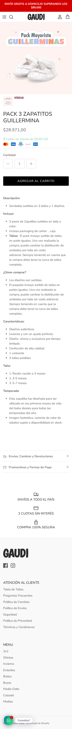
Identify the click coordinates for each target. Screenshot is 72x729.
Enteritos (9, 670)
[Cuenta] (58, 17)
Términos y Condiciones (19, 627)
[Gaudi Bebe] (36, 17)
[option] (36, 58)
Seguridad (10, 614)
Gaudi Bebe (18, 723)
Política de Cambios (16, 602)
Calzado (8, 695)
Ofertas (8, 658)
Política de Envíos (15, 608)
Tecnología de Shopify (37, 723)
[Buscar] (13, 17)
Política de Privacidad (17, 621)
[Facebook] (5, 565)
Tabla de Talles (13, 589)
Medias (8, 701)
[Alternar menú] (4, 17)
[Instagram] (13, 565)
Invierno (8, 664)
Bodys (7, 676)
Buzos (7, 683)
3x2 (5, 651)
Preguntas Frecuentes (17, 596)
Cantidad (9, 155)
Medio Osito (11, 689)
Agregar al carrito (36, 181)
